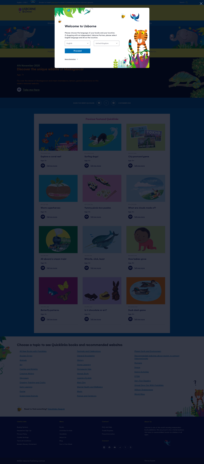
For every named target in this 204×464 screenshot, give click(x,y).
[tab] (71, 59)
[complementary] (102, 232)
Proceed (77, 50)
